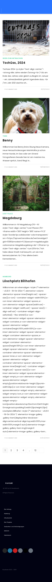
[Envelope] (17, 11)
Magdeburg (12, 218)
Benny (8, 140)
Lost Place (8, 214)
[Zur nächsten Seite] (41, 450)
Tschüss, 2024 (14, 63)
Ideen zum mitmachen (13, 58)
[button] (26, 3)
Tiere (5, 136)
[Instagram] (5, 550)
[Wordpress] (21, 11)
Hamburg (7, 276)
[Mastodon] (26, 11)
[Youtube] (15, 550)
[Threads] (31, 11)
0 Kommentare (11, 89)
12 (35, 450)
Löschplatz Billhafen (19, 281)
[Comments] (35, 11)
